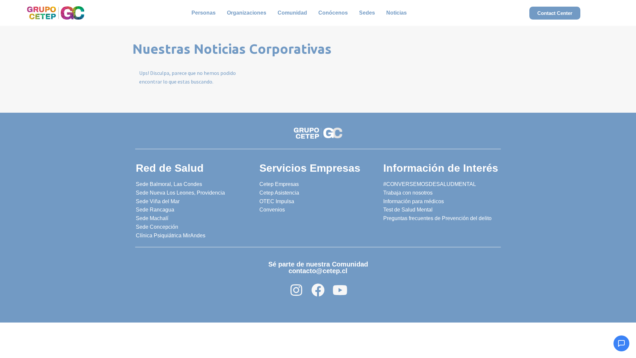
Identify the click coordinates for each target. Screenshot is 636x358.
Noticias (396, 13)
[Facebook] (318, 290)
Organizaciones (246, 13)
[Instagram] (296, 290)
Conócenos (333, 13)
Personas (203, 13)
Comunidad (292, 13)
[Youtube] (340, 290)
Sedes (367, 13)
